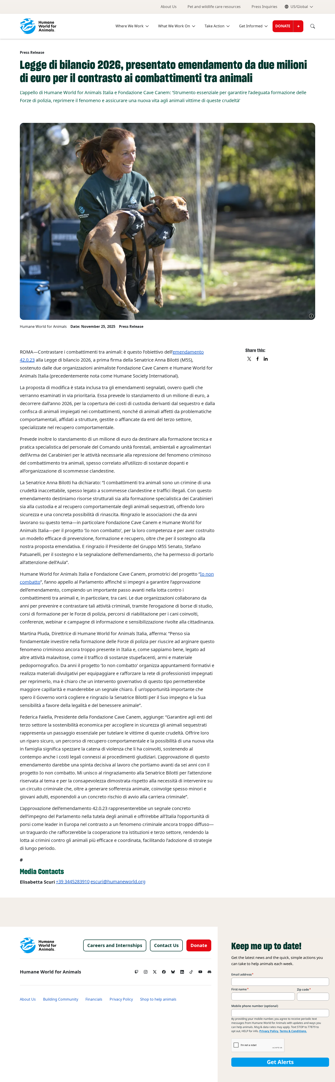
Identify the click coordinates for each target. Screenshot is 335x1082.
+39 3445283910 (73, 881)
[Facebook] (164, 971)
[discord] (209, 971)
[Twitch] (136, 971)
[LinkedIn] (182, 971)
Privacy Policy (121, 999)
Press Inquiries (264, 6)
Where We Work (130, 26)
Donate (282, 26)
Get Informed (251, 26)
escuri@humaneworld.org (117, 881)
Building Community (60, 999)
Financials (93, 999)
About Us (169, 6)
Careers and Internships (114, 945)
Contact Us (166, 945)
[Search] (309, 26)
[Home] (38, 945)
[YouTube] (200, 971)
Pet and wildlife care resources (214, 6)
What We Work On (174, 26)
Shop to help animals (158, 999)
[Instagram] (145, 971)
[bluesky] (173, 971)
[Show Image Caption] (311, 316)
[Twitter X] (155, 971)
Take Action (214, 26)
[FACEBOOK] (257, 359)
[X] (249, 359)
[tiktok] (191, 971)
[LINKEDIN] (266, 359)
